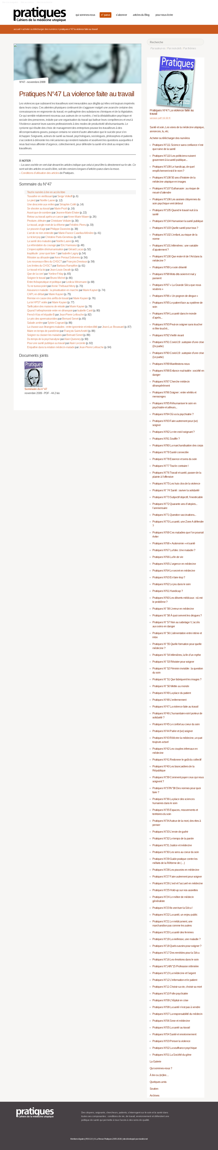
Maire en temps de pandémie (43, 330)
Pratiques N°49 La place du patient (171, 693)
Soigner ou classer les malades (44, 335)
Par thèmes (189, 48)
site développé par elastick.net (135, 1139)
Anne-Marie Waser (78, 216)
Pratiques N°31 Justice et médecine (172, 845)
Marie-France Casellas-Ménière (76, 233)
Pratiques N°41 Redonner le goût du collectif (176, 759)
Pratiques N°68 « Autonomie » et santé (173, 543)
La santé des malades (39, 241)
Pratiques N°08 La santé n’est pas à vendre (176, 1007)
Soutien (154, 1088)
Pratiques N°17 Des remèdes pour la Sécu (175, 952)
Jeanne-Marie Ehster (67, 212)
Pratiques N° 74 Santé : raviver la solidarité (175, 490)
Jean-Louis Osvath (60, 269)
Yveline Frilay (55, 273)
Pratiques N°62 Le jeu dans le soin (171, 584)
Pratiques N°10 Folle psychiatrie (170, 993)
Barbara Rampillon (67, 265)
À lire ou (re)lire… (159, 1075)
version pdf (160, 118)
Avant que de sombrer (39, 212)
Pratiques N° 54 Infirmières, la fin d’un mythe (176, 654)
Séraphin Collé (67, 204)
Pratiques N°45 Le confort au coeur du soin (176, 724)
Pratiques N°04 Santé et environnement (174, 1034)
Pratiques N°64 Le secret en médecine (173, 570)
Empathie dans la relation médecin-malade (50, 347)
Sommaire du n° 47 (36, 389)
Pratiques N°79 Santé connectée (170, 452)
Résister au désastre (38, 257)
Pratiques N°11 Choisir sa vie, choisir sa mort (177, 986)
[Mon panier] (188, 14)
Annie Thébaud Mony (63, 286)
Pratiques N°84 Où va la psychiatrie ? (172, 414)
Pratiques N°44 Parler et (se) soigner (172, 731)
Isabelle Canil (84, 310)
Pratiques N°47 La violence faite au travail (172, 112)
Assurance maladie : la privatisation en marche (52, 290)
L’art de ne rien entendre (40, 233)
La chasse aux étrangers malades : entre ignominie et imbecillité (62, 326)
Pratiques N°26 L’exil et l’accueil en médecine (177, 883)
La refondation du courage (41, 245)
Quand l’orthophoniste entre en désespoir (50, 310)
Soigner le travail (36, 277)
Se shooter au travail (38, 208)
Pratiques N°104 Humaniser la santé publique (177, 221)
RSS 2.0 (89, 1139)
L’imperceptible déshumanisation (45, 249)
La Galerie (155, 1061)
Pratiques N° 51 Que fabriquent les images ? (176, 679)
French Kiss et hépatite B (41, 314)
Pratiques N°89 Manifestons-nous (171, 363)
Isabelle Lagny (70, 253)
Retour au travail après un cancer (45, 216)
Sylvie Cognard (56, 322)
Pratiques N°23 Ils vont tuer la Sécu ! (172, 907)
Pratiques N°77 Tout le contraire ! (170, 465)
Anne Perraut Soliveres (67, 257)
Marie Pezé (60, 208)
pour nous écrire (164, 14)
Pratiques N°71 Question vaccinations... (174, 514)
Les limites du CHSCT (39, 265)
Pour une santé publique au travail (46, 343)
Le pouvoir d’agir (36, 228)
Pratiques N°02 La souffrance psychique (174, 1047)
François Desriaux (77, 261)
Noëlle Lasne (47, 200)
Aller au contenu (27, 2)
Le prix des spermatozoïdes (42, 318)
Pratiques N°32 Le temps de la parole (173, 838)
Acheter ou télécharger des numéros (39, 29)
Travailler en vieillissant (40, 196)
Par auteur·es (157, 48)
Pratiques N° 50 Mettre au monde (170, 686)
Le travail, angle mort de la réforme (46, 224)
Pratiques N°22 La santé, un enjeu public (174, 914)
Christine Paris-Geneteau (59, 237)
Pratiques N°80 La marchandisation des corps (177, 445)
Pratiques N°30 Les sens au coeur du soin (175, 852)
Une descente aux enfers (41, 204)
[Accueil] (41, 14)
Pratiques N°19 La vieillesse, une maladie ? (176, 939)
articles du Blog (141, 14)
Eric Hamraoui (69, 245)
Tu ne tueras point (37, 286)
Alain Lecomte (77, 343)
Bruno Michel (57, 277)
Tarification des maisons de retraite (46, 306)
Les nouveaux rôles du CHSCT (44, 261)
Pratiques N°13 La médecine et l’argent (174, 973)
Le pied (31, 200)
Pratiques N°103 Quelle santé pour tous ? (175, 227)
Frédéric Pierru (77, 224)
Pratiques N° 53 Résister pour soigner (173, 661)
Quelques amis (158, 1081)
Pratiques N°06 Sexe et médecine (171, 1020)
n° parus (105, 14)
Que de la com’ (35, 273)
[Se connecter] (200, 14)
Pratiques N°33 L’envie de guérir (170, 831)
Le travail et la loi (36, 269)
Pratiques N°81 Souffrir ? (166, 438)
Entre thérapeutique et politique (44, 281)
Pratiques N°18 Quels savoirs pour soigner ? (176, 945)
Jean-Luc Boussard (113, 326)
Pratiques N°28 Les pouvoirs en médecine (175, 869)
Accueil (17, 29)
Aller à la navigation (10, 2)
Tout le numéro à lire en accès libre (46, 192)
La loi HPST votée (37, 302)
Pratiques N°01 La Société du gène (171, 1054)
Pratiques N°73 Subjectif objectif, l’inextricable (177, 497)
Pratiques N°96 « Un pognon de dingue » (175, 295)
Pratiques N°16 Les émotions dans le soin (175, 959)
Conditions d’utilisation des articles (40, 173)
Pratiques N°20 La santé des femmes (172, 932)
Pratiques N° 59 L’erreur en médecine (173, 608)
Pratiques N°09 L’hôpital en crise (170, 1000)
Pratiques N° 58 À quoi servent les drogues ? (177, 615)
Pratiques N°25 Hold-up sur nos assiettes (175, 890)
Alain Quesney (72, 339)
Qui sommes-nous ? (161, 1068)
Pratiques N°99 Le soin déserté (169, 267)
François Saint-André (76, 330)
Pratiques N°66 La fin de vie (167, 557)
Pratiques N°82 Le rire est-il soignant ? (173, 431)
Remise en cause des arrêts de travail (47, 298)
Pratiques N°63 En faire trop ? (168, 577)
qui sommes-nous (85, 14)
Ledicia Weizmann (76, 281)
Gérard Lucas (75, 249)
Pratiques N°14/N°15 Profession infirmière (175, 966)
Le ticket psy (34, 237)
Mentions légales (77, 1139)
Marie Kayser (90, 290)
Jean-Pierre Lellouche (71, 314)
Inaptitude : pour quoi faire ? (42, 253)
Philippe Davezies (60, 228)
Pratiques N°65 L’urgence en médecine (174, 563)
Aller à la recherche (44, 2)
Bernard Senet (70, 318)
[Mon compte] (194, 14)
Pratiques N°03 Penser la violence (171, 1041)
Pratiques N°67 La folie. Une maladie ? (173, 550)
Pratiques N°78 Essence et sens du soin (174, 459)
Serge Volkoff (64, 196)
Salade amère (35, 322)
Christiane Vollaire (61, 220)
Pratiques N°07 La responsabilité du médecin (177, 1013)
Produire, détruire (36, 220)
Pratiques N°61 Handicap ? (167, 591)
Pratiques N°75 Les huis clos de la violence (176, 483)
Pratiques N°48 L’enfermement (169, 699)
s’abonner (121, 14)
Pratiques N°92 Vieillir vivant (168, 335)
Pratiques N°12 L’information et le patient (174, 979)
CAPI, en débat (35, 294)
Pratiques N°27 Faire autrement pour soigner (177, 876)
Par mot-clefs (174, 48)
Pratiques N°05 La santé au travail (171, 1027)
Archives (154, 1095)
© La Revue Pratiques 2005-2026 (108, 1139)
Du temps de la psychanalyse (43, 339)
